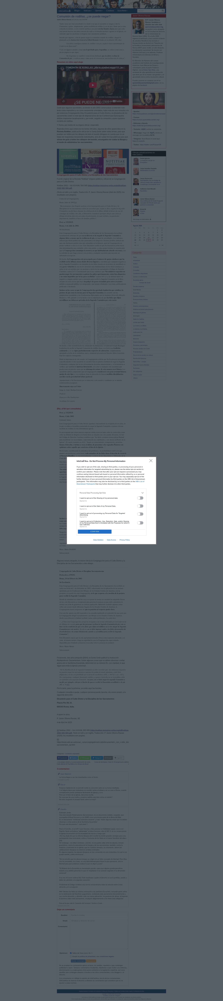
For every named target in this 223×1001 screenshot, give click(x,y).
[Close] (151, 461)
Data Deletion (98, 540)
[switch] (140, 498)
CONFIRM (94, 531)
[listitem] (111, 493)
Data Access (111, 540)
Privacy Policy (125, 540)
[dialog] (111, 500)
